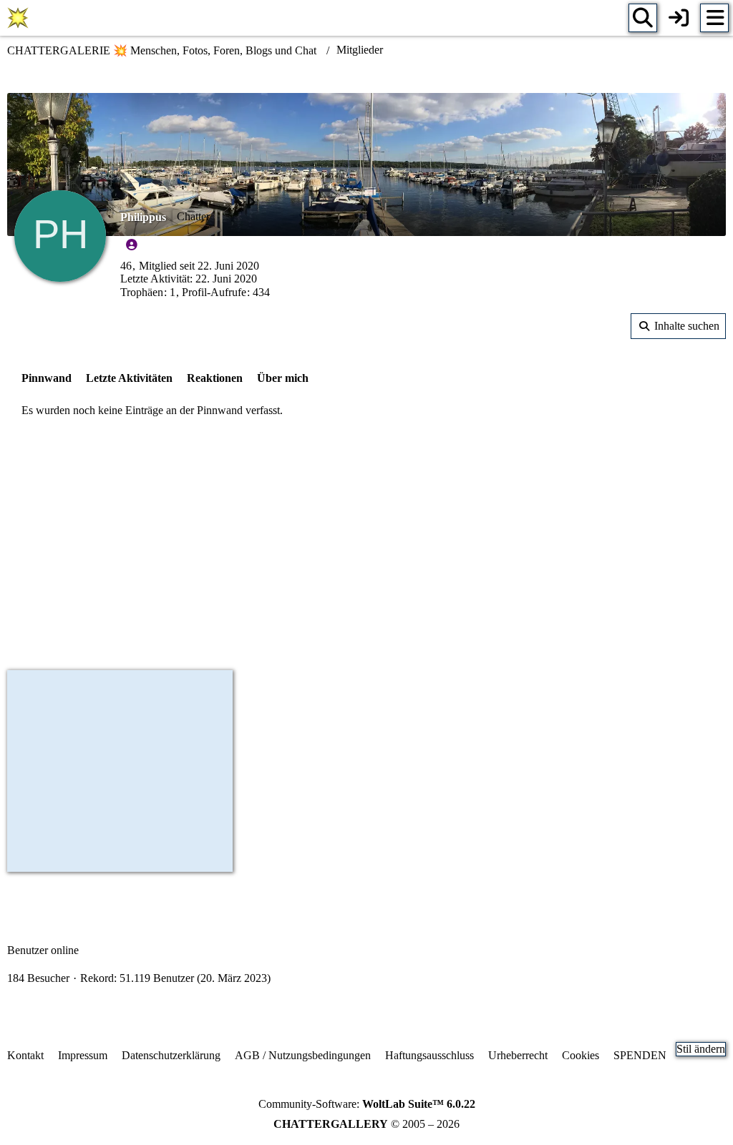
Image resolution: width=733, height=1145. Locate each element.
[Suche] (642, 18)
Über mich (283, 378)
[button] (678, 326)
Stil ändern (700, 1049)
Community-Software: (366, 1104)
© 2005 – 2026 (366, 1124)
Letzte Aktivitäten (129, 378)
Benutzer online (43, 950)
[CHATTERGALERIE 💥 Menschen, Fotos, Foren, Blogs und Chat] (17, 18)
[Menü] (714, 18)
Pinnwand (46, 378)
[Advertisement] (366, 546)
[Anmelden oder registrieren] (678, 18)
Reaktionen (215, 378)
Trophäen (141, 292)
